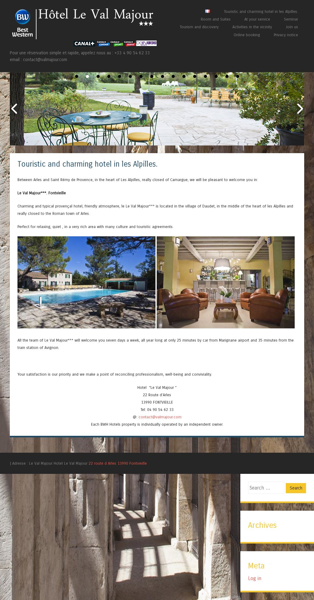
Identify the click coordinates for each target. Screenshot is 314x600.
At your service (257, 19)
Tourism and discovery (199, 27)
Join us (292, 27)
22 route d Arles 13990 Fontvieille (118, 463)
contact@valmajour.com (160, 417)
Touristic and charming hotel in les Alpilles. (261, 11)
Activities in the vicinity (252, 27)
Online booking (247, 35)
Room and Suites (216, 19)
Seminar (291, 19)
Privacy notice (286, 35)
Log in (254, 578)
